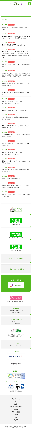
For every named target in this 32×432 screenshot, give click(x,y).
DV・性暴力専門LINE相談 (16, 238)
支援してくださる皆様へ (16, 406)
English (16, 420)
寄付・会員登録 (16, 412)
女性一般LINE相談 (16, 250)
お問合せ (16, 414)
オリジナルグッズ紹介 (16, 344)
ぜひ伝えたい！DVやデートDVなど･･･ (16, 321)
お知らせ (16, 409)
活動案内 (16, 404)
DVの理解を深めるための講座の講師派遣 (16, 310)
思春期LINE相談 (16, 224)
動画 (16, 417)
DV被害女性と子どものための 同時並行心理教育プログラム (16, 335)
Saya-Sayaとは (16, 399)
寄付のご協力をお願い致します (16, 301)
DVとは (16, 401)
